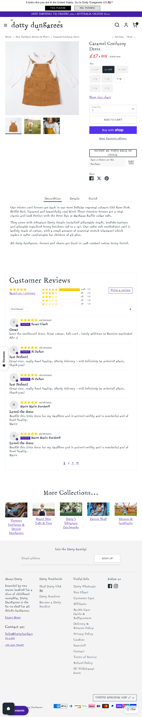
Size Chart (81, 593)
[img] (29, 320)
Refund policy (83, 663)
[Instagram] (116, 586)
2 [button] (68, 463)
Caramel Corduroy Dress (66, 37)
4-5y (119, 78)
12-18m (108, 69)
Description (53, 199)
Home (8, 37)
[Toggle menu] (5, 25)
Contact (79, 652)
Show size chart (100, 97)
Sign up (107, 558)
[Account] (126, 23)
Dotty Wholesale (85, 587)
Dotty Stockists (49, 597)
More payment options (113, 138)
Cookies (79, 640)
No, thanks (87, 8)
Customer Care (84, 598)
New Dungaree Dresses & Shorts (33, 37)
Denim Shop (98, 519)
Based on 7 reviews (22, 293)
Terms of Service (85, 657)
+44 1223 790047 (14, 645)
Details (75, 199)
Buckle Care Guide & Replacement (82, 614)
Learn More (13, 618)
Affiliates (80, 604)
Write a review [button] (121, 290)
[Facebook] (110, 586)
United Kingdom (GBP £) (113, 697)
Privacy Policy (83, 634)
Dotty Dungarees (33, 707)
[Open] (8, 708)
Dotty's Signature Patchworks (71, 523)
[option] (42, 79)
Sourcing (80, 646)
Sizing (93, 199)
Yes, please (58, 8)
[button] (113, 153)
